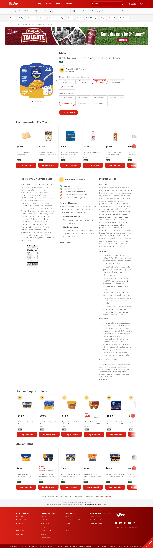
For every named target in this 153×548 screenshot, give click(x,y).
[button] (69, 72)
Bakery (70, 18)
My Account (20, 523)
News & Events (69, 527)
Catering (43, 534)
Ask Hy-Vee (19, 516)
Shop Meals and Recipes (97, 520)
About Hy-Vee (69, 516)
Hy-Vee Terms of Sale (92, 504)
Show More (103, 379)
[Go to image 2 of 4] (35, 101)
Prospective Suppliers (108, 546)
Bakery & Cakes (45, 527)
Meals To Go (44, 520)
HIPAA (66, 546)
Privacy (14, 546)
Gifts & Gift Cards (46, 530)
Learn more (65, 242)
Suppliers (119, 546)
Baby (102, 18)
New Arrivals (124, 18)
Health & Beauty (91, 18)
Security (50, 546)
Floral (79, 18)
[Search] (121, 4)
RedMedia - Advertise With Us (74, 520)
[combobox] (107, 3)
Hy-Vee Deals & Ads (95, 516)
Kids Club (93, 527)
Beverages (31, 18)
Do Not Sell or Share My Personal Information (32, 546)
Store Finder (20, 534)
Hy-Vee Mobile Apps (96, 523)
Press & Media (20, 530)
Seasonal (112, 18)
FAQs (67, 530)
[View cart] (141, 4)
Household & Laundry (56, 18)
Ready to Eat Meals (45, 24)
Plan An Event (45, 537)
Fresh (12, 18)
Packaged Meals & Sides (30, 24)
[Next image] (56, 80)
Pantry (21, 18)
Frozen (42, 18)
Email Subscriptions (22, 520)
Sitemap (8, 546)
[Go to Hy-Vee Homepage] (13, 4)
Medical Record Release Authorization (81, 546)
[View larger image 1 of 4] (36, 80)
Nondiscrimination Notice (131, 546)
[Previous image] (17, 80)
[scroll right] (134, 146)
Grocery (43, 516)
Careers (67, 523)
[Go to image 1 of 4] (32, 101)
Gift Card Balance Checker (24, 527)
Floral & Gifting (45, 523)
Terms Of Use (58, 546)
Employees (97, 546)
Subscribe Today (105, 496)
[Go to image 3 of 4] (38, 101)
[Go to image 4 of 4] (40, 101)
